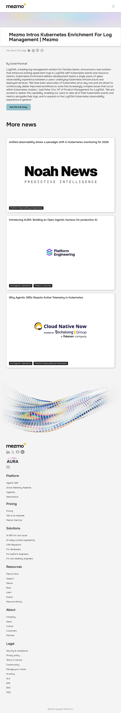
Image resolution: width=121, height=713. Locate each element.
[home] (16, 6)
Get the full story (18, 107)
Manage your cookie (16, 669)
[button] (113, 6)
